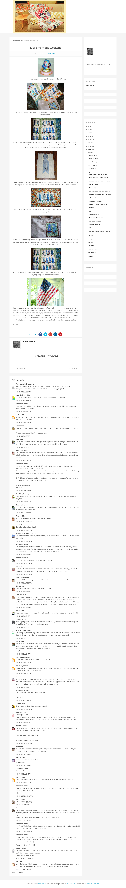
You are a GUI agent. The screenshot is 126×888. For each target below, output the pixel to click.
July (90, 172)
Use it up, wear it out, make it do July (100, 231)
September (92, 165)
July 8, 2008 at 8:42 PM (23, 674)
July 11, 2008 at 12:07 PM (24, 796)
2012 (89, 139)
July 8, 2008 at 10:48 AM (24, 513)
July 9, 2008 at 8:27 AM (23, 754)
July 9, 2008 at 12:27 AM (24, 743)
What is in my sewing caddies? (98, 174)
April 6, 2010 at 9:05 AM (24, 869)
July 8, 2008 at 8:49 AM (23, 412)
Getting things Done (95, 221)
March (91, 245)
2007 (89, 257)
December (92, 155)
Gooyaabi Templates (92, 884)
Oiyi (17, 586)
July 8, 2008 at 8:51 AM (23, 423)
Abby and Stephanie (23, 533)
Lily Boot (19, 595)
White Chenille (93, 184)
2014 (89, 133)
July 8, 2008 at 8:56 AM (23, 436)
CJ (16, 677)
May (90, 239)
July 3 (90, 227)
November (92, 158)
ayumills (19, 712)
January (91, 252)
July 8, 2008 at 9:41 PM (23, 701)
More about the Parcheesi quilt (98, 177)
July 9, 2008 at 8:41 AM (23, 765)
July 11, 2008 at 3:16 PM (24, 805)
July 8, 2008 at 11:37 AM (24, 555)
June (90, 235)
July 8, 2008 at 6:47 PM (23, 654)
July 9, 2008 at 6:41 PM (23, 774)
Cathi (18, 505)
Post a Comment (17, 873)
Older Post (71, 368)
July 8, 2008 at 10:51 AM (24, 521)
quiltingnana (21, 577)
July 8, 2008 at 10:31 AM (24, 502)
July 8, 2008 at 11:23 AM (24, 541)
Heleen (18, 757)
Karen (18, 777)
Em (17, 862)
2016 (89, 126)
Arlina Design (70, 884)
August (91, 168)
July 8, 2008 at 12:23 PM (24, 583)
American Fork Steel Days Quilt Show (100, 194)
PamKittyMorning (22, 494)
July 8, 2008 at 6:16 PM (23, 627)
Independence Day (94, 224)
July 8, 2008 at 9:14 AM (23, 447)
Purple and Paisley (23, 384)
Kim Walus (20, 726)
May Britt (19, 450)
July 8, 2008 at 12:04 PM (24, 563)
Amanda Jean (21, 666)
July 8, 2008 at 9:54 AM (23, 491)
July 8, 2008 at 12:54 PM (24, 592)
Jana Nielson (20, 395)
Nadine (28, 145)
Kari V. (18, 611)
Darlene (19, 426)
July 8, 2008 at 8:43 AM (23, 401)
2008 (89, 153)
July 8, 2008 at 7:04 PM (23, 663)
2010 (89, 146)
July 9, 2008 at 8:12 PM (23, 783)
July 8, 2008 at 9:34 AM (23, 461)
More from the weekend (96, 217)
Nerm (18, 641)
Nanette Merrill (29, 341)
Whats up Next (93, 197)
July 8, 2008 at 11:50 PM (24, 723)
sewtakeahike (21, 630)
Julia (17, 439)
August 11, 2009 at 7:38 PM (25, 845)
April (90, 242)
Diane (18, 415)
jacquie (18, 619)
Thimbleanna (21, 558)
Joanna (18, 704)
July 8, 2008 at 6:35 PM (23, 638)
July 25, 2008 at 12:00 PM (24, 832)
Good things (92, 187)
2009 (89, 149)
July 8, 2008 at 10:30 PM (24, 709)
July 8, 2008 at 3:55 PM (23, 607)
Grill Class (92, 207)
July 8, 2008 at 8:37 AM (23, 392)
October (91, 162)
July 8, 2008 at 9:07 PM (23, 687)
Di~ (17, 525)
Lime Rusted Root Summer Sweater (99, 191)
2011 (89, 143)
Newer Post (21, 368)
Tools (91, 211)
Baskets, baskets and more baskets (99, 181)
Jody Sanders (21, 657)
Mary (18, 746)
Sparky (18, 848)
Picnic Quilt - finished (95, 201)
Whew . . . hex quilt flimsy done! (98, 204)
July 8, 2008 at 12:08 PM (24, 574)
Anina (18, 516)
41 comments (52, 54)
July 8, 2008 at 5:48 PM (23, 616)
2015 (89, 129)
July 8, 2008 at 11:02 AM (24, 530)
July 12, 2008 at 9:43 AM (24, 821)
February (92, 249)
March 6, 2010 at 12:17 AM (25, 858)
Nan (17, 808)
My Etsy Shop (90, 85)
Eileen (18, 566)
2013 (89, 136)
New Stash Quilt (94, 214)
